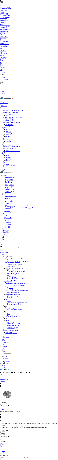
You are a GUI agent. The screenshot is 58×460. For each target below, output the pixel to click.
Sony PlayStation (4, 109)
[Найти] (1, 5)
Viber (2, 85)
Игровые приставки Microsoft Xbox (11, 284)
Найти (1, 459)
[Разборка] (3, 162)
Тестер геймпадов (2, 447)
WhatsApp (3, 367)
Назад (5, 255)
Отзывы (3, 409)
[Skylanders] (3, 169)
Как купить (5, 341)
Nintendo (3, 138)
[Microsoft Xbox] (4, 127)
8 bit (2, 144)
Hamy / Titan (8, 314)
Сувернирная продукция (5, 164)
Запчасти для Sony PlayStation (11, 276)
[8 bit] (3, 143)
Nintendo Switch (9, 301)
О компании (2, 444)
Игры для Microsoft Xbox (10, 288)
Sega (2, 147)
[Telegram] (8, 369)
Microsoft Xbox (7, 282)
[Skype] (7, 369)
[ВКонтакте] (0, 369)
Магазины (1, 446)
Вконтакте (3, 365)
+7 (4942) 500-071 (3, 72)
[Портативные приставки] (5, 163)
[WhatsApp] (6, 369)
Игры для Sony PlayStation (10, 263)
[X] (4, 369)
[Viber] (5, 369)
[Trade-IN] (3, 152)
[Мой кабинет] (0, 243)
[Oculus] (3, 170)
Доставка (3, 410)
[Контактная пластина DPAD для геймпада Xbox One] (7, 400)
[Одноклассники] (1, 369)
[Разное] (3, 168)
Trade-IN (3, 153)
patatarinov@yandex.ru (4, 454)
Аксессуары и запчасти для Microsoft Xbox (12, 291)
